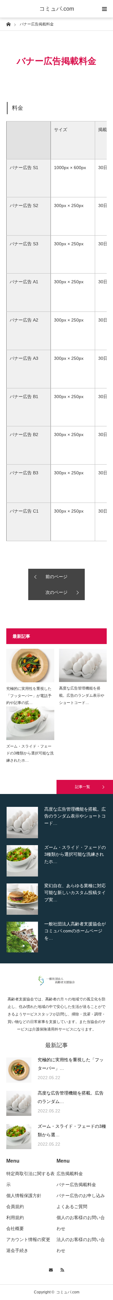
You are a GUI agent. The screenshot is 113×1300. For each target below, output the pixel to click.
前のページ (56, 576)
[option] (56, 823)
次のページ (56, 592)
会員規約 (15, 1206)
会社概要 (15, 1228)
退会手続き (17, 1250)
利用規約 (15, 1217)
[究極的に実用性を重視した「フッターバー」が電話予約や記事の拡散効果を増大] (30, 665)
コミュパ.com (56, 9)
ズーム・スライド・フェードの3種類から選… (72, 1130)
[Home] (8, 23)
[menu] (104, 9)
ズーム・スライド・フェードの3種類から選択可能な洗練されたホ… (30, 753)
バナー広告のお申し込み (80, 1195)
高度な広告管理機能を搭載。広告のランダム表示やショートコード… (81, 695)
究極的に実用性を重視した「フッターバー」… (71, 1064)
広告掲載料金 (69, 1173)
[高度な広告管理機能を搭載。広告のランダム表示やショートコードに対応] (83, 665)
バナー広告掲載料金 (76, 1184)
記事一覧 (82, 787)
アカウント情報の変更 (28, 1239)
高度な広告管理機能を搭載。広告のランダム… (71, 1097)
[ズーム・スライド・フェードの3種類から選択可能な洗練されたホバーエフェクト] (30, 723)
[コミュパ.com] (57, 983)
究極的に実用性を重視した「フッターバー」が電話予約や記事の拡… (28, 695)
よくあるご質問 (71, 1206)
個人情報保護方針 (23, 1195)
